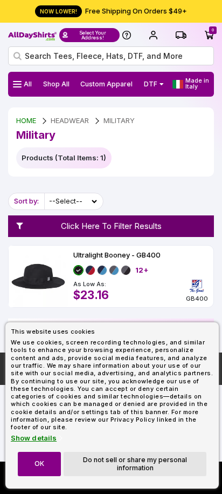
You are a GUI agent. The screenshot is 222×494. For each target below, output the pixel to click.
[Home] (32, 35)
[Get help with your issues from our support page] (126, 35)
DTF (150, 84)
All (28, 84)
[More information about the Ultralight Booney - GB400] (38, 276)
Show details (34, 438)
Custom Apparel (106, 84)
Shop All (56, 84)
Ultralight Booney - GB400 (117, 255)
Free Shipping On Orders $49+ (113, 10)
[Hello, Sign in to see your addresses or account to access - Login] (153, 35)
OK (39, 463)
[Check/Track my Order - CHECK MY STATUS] (181, 35)
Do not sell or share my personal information (135, 463)
